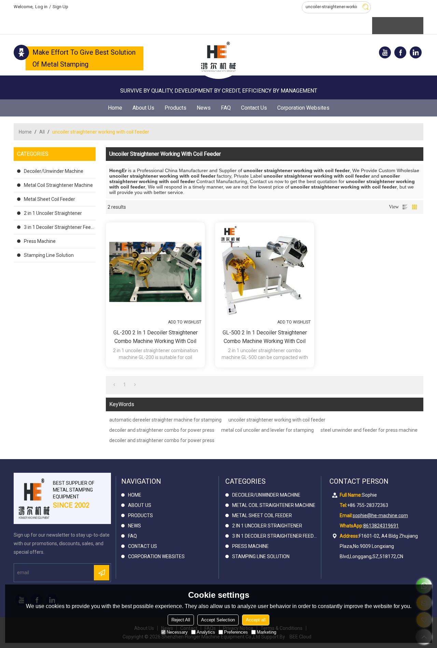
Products (175, 108)
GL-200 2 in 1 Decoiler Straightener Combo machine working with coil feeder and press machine (155, 337)
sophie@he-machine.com (380, 515)
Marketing (266, 632)
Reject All (180, 619)
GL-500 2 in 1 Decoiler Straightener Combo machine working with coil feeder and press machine (265, 337)
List (404, 207)
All (42, 132)
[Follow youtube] (385, 52)
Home (115, 108)
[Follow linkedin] (416, 52)
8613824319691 (381, 525)
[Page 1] (114, 385)
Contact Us (254, 108)
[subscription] (101, 572)
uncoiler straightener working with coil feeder (276, 420)
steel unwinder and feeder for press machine (369, 430)
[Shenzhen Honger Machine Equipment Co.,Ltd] (218, 57)
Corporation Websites (303, 108)
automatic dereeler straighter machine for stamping (165, 420)
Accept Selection (218, 619)
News (204, 108)
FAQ (226, 108)
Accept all (256, 619)
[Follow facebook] (400, 52)
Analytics (206, 632)
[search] (365, 7)
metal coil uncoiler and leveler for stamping (267, 430)
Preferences (236, 632)
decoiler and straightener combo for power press (161, 430)
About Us (143, 108)
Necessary (177, 632)
